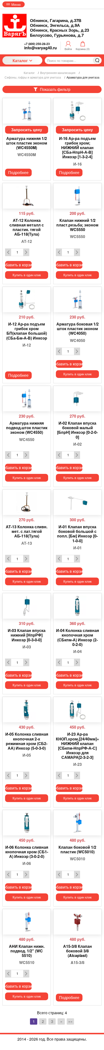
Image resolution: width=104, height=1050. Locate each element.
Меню (16, 4)
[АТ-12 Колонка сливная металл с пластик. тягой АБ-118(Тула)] (26, 196)
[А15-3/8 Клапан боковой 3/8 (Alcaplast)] (77, 922)
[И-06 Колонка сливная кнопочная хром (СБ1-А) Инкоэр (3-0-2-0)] (26, 822)
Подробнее (18, 172)
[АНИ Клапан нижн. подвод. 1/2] (26, 922)
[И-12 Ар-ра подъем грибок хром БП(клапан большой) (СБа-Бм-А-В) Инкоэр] (26, 299)
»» (70, 1021)
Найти (97, 60)
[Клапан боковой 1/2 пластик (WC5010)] (77, 822)
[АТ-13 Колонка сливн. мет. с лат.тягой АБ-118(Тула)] (26, 502)
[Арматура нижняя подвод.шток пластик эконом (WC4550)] (26, 398)
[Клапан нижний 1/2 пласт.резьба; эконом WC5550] (77, 196)
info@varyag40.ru (40, 48)
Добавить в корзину (18, 265)
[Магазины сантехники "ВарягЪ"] (14, 25)
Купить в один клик (27, 275)
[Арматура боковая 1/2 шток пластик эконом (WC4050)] (77, 299)
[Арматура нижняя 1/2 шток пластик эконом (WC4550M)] (26, 111)
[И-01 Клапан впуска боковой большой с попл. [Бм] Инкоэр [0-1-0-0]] (77, 502)
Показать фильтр (55, 89)
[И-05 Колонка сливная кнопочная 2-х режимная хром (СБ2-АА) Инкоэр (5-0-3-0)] (26, 709)
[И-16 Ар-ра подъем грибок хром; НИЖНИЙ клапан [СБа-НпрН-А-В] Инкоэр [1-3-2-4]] (77, 111)
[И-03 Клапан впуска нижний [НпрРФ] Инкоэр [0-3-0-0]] (26, 606)
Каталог (20, 60)
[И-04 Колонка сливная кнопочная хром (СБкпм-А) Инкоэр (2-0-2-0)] (77, 606)
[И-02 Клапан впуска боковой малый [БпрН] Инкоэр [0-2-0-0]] (77, 398)
